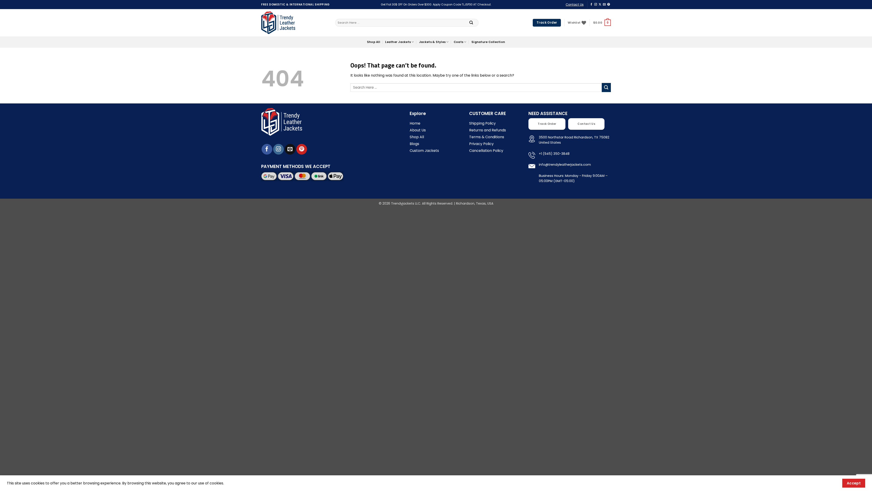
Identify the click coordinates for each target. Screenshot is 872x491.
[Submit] (471, 23)
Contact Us (575, 4)
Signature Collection (488, 42)
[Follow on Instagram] (595, 4)
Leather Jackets (398, 42)
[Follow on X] (600, 4)
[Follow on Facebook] (591, 4)
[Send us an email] (604, 4)
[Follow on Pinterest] (608, 4)
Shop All (373, 42)
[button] (602, 22)
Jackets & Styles (432, 42)
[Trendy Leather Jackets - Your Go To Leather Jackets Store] (278, 22)
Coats (458, 42)
